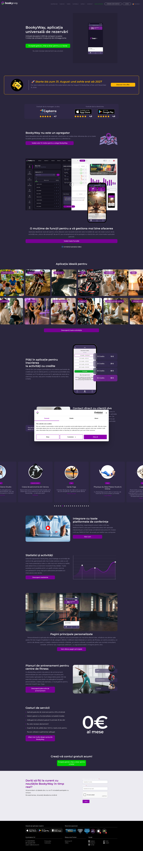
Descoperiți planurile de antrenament (40, 690)
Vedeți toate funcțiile (71, 241)
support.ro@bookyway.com (32, 844)
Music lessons (117, 301)
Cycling (36, 301)
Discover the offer (123, 85)
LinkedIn (107, 842)
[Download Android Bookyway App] (44, 830)
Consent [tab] (46, 418)
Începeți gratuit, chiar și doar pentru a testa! (71, 763)
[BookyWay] (9, 3)
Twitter (106, 841)
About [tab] (96, 418)
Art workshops (49, 273)
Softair (99, 273)
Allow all (95, 437)
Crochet (126, 273)
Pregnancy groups (14, 301)
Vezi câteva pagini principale (71, 649)
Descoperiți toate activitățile (71, 330)
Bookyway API (68, 841)
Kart (19, 273)
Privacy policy (47, 841)
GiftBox (67, 842)
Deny (47, 437)
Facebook (92, 841)
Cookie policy (47, 842)
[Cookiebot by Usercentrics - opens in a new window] (95, 413)
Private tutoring (76, 273)
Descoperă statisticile (40, 577)
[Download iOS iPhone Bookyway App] (31, 830)
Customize (70, 437)
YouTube (92, 844)
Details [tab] (72, 418)
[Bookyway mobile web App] (56, 830)
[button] (55, 506)
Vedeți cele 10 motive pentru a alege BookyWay (50, 143)
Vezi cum (87, 537)
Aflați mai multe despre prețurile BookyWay (40, 738)
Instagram (92, 842)
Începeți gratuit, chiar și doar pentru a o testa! (47, 46)
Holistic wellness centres (68, 301)
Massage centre (92, 301)
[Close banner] (106, 412)
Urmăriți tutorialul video (72, 247)
